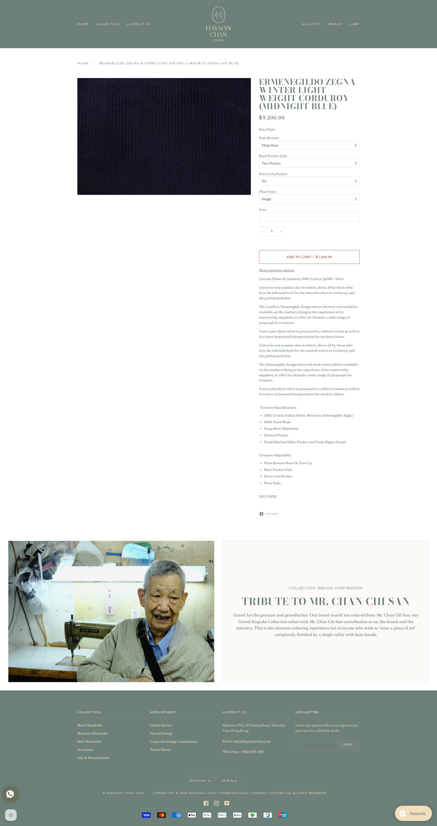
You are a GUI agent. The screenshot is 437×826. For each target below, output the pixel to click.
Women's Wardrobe (92, 733)
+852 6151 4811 (252, 751)
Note (263, 210)
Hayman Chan (121, 793)
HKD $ (227, 780)
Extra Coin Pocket (273, 174)
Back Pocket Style (273, 156)
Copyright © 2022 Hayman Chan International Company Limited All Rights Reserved (239, 793)
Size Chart (267, 129)
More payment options (276, 270)
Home (82, 63)
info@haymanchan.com (252, 741)
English (198, 780)
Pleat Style (267, 192)
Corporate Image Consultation (174, 741)
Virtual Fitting (161, 733)
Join (347, 744)
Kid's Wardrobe (89, 741)
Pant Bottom (269, 138)
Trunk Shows (160, 749)
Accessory (85, 749)
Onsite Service (161, 725)
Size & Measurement (93, 758)
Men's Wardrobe (90, 725)
